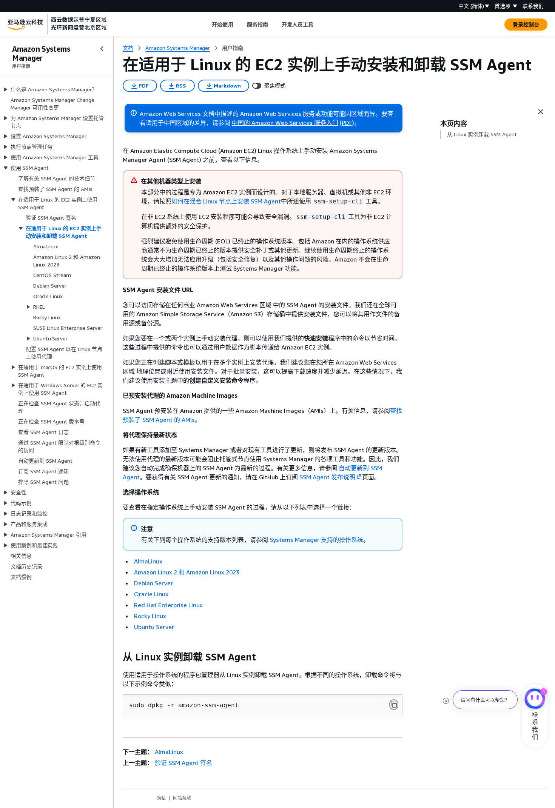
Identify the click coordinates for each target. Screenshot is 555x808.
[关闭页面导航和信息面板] (540, 112)
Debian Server (153, 583)
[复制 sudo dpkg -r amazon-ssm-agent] (393, 704)
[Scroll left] (206, 24)
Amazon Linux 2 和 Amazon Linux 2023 (186, 572)
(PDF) (347, 122)
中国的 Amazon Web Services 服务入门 (285, 122)
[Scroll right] (319, 24)
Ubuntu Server (154, 627)
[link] (232, 48)
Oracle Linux (151, 594)
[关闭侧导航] (102, 49)
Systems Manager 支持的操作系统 (316, 539)
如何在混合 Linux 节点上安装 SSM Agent (226, 201)
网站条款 (182, 798)
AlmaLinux (148, 561)
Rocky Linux (150, 616)
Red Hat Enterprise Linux (168, 605)
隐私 (161, 798)
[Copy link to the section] (116, 657)
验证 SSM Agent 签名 (183, 762)
